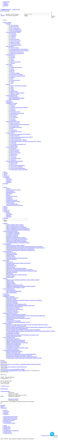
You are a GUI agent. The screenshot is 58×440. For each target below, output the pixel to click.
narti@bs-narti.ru (16, 9)
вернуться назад (14, 400)
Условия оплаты (7, 431)
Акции (5, 172)
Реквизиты (8, 182)
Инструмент (9, 64)
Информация (4, 407)
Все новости (4, 361)
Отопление (9, 100)
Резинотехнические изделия (13, 121)
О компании (6, 177)
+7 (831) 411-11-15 (6, 9)
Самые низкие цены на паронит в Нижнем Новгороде (14, 366)
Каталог (5, 187)
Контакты (5, 183)
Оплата (5, 174)
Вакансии (8, 181)
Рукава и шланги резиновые (10, 419)
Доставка (5, 173)
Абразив (8, 23)
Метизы (8, 84)
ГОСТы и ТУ (6, 175)
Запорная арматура (10, 54)
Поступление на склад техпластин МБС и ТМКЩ (13, 369)
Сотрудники (9, 179)
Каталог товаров (7, 22)
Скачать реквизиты (5, 391)
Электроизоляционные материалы (14, 161)
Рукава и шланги (10, 132)
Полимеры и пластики (11, 103)
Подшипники (9, 102)
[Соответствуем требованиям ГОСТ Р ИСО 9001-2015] (14, 370)
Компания (3, 405)
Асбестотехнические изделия (13, 32)
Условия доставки (7, 433)
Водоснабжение (10, 46)
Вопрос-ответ (6, 426)
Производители (7, 428)
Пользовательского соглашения (11, 430)
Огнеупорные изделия (11, 95)
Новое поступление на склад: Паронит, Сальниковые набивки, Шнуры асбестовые (21, 364)
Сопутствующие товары (12, 147)
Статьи (5, 425)
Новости (8, 178)
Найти (5, 220)
